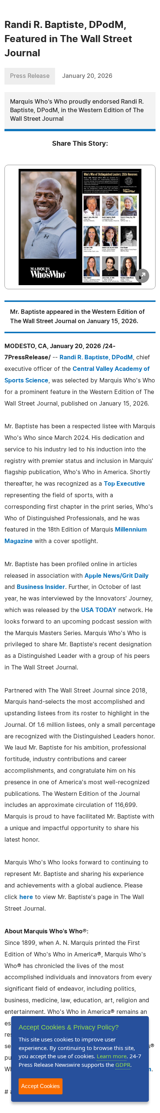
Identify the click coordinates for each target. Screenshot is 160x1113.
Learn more (112, 1056)
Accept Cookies (40, 1086)
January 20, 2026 (87, 76)
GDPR (122, 1064)
